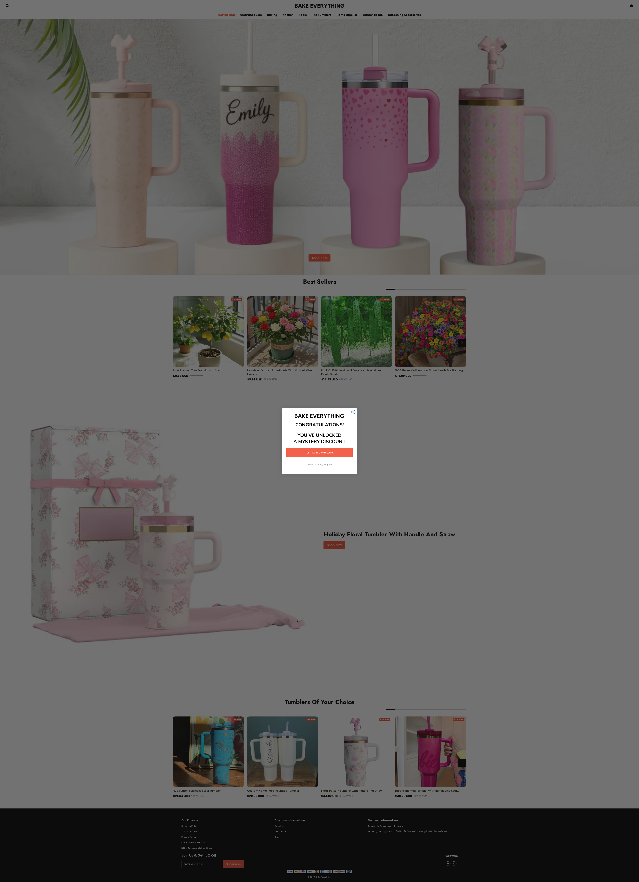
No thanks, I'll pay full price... (319, 464)
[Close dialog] (353, 412)
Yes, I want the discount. (319, 452)
